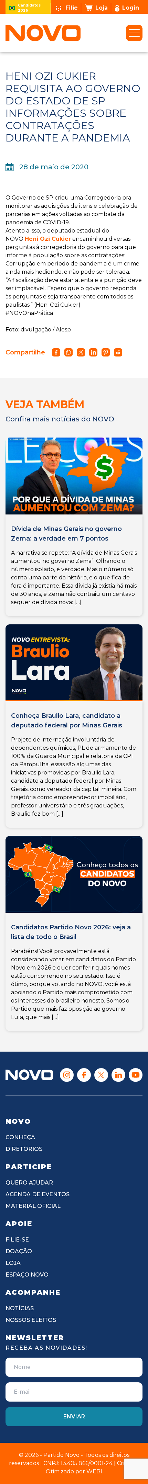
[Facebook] (84, 1075)
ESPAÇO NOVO (27, 1274)
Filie (71, 7)
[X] (101, 1075)
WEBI (94, 1471)
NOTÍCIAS (20, 1308)
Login (130, 7)
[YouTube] (135, 1075)
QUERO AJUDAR (29, 1182)
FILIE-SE (17, 1239)
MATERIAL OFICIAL (33, 1206)
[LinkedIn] (118, 1075)
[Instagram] (67, 1075)
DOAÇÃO (19, 1251)
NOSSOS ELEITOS (31, 1320)
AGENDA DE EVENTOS (38, 1194)
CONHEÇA (20, 1137)
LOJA (13, 1263)
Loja (101, 7)
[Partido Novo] (29, 1074)
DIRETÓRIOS (24, 1149)
